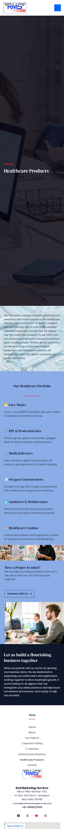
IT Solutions (32, 748)
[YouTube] (36, 815)
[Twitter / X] (27, 815)
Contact (32, 765)
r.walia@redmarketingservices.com (32, 803)
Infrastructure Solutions (32, 754)
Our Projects (32, 738)
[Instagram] (45, 815)
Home (32, 727)
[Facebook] (18, 815)
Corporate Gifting (32, 743)
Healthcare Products (32, 759)
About (32, 732)
